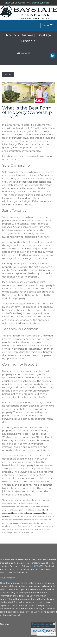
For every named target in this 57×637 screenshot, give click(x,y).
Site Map (4, 624)
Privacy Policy (7, 577)
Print (8, 74)
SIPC (35, 566)
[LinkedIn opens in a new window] (53, 57)
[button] (47, 25)
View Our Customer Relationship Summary (27, 2)
